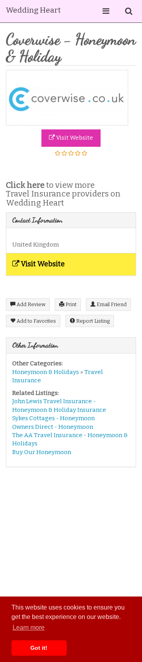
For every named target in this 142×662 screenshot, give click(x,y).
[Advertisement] (71, 546)
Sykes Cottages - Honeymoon (53, 418)
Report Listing (92, 321)
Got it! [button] (38, 648)
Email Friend (111, 304)
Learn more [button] (29, 627)
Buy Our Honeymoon (41, 452)
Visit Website (74, 137)
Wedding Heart (33, 10)
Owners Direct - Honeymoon (52, 426)
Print (70, 304)
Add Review (30, 304)
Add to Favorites (35, 321)
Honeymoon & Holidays (45, 372)
